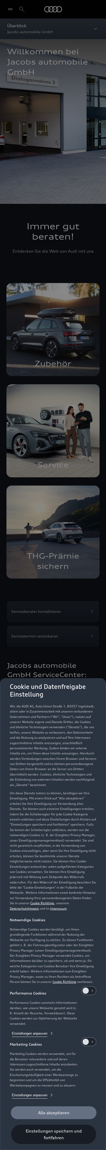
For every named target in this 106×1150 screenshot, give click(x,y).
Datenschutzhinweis (24, 908)
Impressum (58, 908)
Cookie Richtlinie (42, 903)
